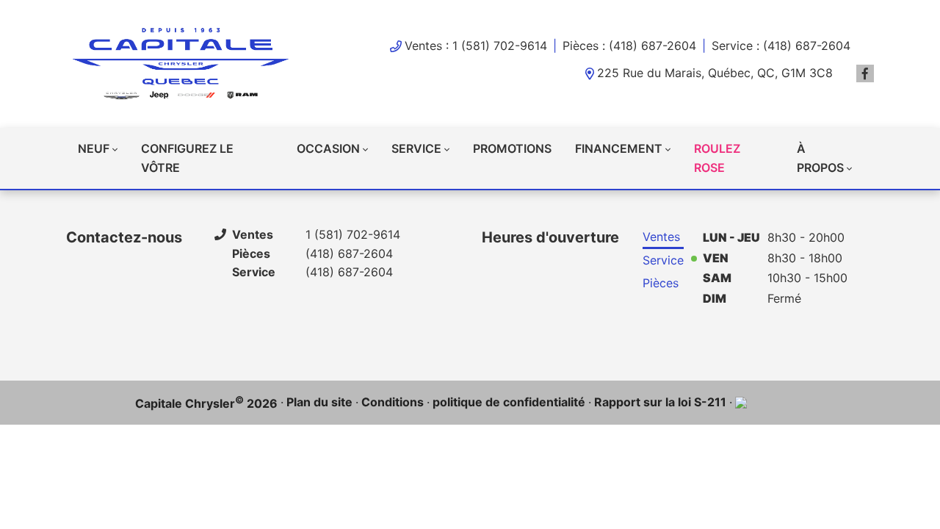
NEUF (93, 148)
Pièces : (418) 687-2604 (629, 45)
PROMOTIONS (512, 148)
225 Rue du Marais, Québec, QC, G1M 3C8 (715, 72)
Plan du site (319, 402)
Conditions (392, 402)
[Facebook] (865, 73)
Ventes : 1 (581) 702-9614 (476, 45)
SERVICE (416, 148)
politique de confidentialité (509, 402)
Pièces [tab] (661, 283)
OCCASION (328, 148)
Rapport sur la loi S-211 (660, 402)
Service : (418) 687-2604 (781, 45)
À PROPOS (820, 158)
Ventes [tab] (661, 236)
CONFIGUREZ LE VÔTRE (187, 158)
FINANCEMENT (618, 148)
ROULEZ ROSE (717, 158)
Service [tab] (663, 260)
